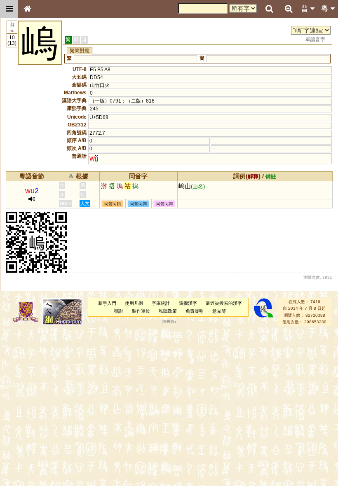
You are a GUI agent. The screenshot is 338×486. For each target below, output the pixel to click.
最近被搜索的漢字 (224, 303)
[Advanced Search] (288, 8)
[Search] (269, 9)
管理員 (168, 322)
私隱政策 (168, 310)
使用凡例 (134, 303)
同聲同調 (164, 203)
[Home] (27, 9)
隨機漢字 (188, 303)
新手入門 (107, 303)
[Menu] (9, 9)
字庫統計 (161, 303)
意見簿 (219, 310)
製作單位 (141, 310)
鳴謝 (118, 310)
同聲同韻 (112, 203)
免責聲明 (194, 310)
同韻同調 (138, 203)
